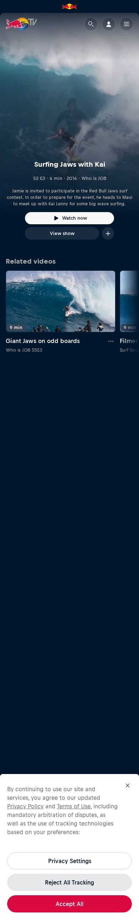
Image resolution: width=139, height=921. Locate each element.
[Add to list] (108, 233)
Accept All (69, 904)
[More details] (111, 341)
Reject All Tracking (69, 882)
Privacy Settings (69, 861)
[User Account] (108, 24)
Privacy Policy (25, 806)
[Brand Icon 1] (69, 6)
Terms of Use (74, 806)
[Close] (127, 785)
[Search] (91, 24)
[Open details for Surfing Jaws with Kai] (69, 133)
